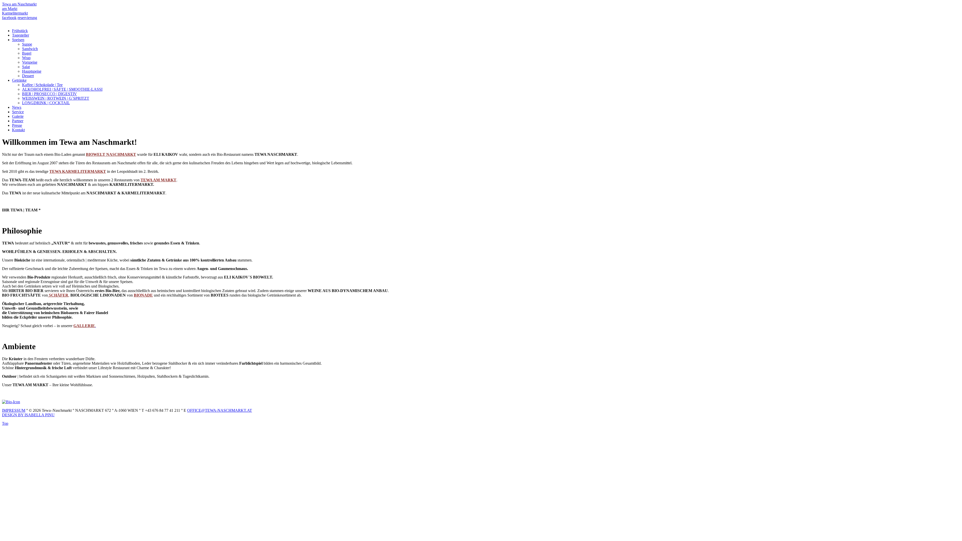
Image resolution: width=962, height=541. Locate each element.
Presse (17, 125)
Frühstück (20, 31)
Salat (26, 67)
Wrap (26, 58)
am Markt (9, 9)
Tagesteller (20, 35)
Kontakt (18, 130)
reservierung (27, 18)
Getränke (19, 80)
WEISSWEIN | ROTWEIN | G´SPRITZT (55, 98)
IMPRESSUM (13, 410)
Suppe (27, 44)
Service (18, 112)
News (16, 107)
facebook (9, 18)
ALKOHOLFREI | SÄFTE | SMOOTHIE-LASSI (62, 89)
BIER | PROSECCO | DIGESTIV (49, 94)
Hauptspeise (31, 71)
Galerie (18, 116)
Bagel (26, 53)
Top (5, 423)
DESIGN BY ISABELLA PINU (28, 415)
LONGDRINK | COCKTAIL (46, 103)
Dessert (28, 76)
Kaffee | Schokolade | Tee (42, 85)
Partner (17, 121)
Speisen (18, 40)
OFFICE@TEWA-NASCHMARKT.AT (219, 410)
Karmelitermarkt (15, 13)
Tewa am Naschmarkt (19, 4)
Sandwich (30, 49)
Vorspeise (29, 62)
